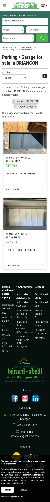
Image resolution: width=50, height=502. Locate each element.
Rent (14, 15)
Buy (5, 15)
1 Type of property (26, 106)
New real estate (28, 15)
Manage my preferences (12, 496)
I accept (7, 490)
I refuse (24, 489)
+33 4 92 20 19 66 (28, 425)
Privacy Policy (21, 483)
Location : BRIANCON (26, 101)
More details (12, 189)
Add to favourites (42, 189)
